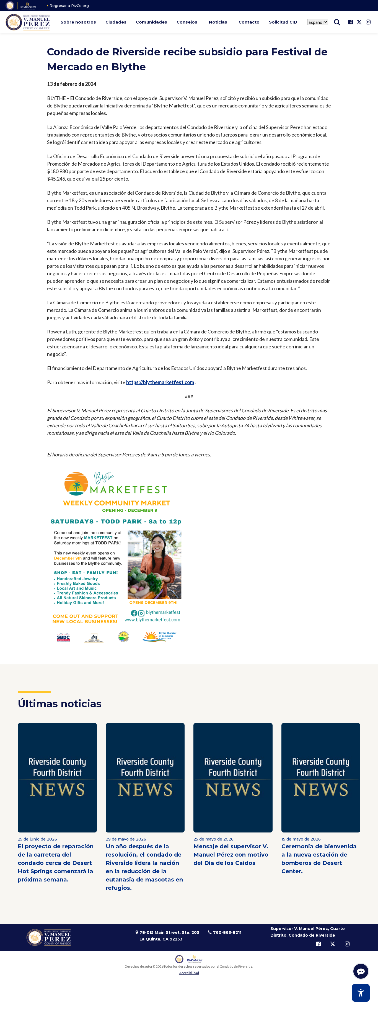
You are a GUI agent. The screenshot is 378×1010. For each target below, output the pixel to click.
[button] (78, 22)
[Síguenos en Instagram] (368, 22)
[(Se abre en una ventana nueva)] (21, 5)
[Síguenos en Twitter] (359, 22)
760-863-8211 (227, 932)
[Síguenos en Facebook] (350, 22)
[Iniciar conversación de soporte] (361, 971)
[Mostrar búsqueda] (337, 22)
